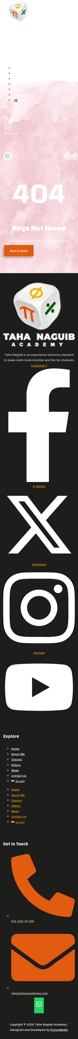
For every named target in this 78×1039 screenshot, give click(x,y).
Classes (16, 760)
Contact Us (18, 776)
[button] (18, 46)
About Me (18, 754)
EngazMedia (59, 1030)
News (15, 770)
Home (15, 749)
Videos (16, 765)
